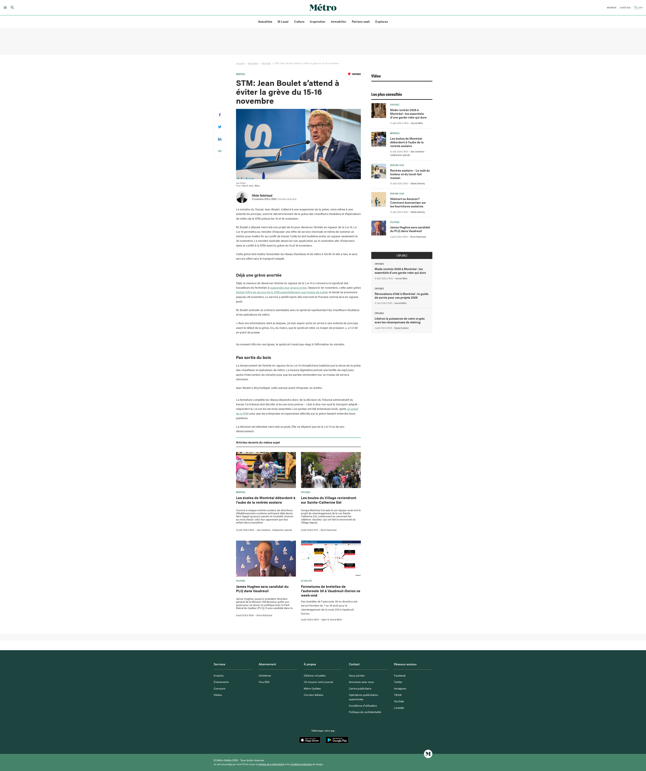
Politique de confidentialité (365, 712)
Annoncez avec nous (361, 682)
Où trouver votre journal (318, 682)
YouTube (399, 701)
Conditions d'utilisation (301, 764)
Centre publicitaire (360, 688)
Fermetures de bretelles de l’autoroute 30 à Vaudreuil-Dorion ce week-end (330, 591)
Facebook (400, 675)
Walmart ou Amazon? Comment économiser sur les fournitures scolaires (408, 202)
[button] (4, 7)
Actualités (265, 21)
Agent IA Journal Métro (332, 619)
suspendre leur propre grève (288, 288)
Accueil (240, 63)
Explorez (381, 21)
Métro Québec (312, 688)
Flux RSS (264, 682)
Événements (221, 682)
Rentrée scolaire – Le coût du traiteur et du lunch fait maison (410, 174)
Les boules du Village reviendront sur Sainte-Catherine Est (328, 499)
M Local (283, 21)
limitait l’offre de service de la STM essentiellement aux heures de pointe (282, 292)
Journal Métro (417, 123)
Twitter (398, 682)
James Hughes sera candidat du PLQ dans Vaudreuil (262, 588)
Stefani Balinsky (418, 183)
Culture (299, 21)
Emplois (219, 675)
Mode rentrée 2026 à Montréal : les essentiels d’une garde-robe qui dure (408, 113)
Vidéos (218, 695)
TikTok (398, 695)
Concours (220, 688)
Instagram (400, 688)
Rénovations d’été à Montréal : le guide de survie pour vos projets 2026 (401, 295)
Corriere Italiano (313, 695)
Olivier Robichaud (262, 195)
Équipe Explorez (401, 328)
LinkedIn (399, 708)
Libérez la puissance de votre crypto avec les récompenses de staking (400, 320)
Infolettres (265, 675)
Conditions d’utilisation (363, 705)
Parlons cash (361, 21)
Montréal (266, 63)
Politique (305, 492)
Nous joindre (357, 675)
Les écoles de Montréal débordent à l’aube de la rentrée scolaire (265, 499)
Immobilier (338, 21)
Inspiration (317, 21)
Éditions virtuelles (315, 675)
